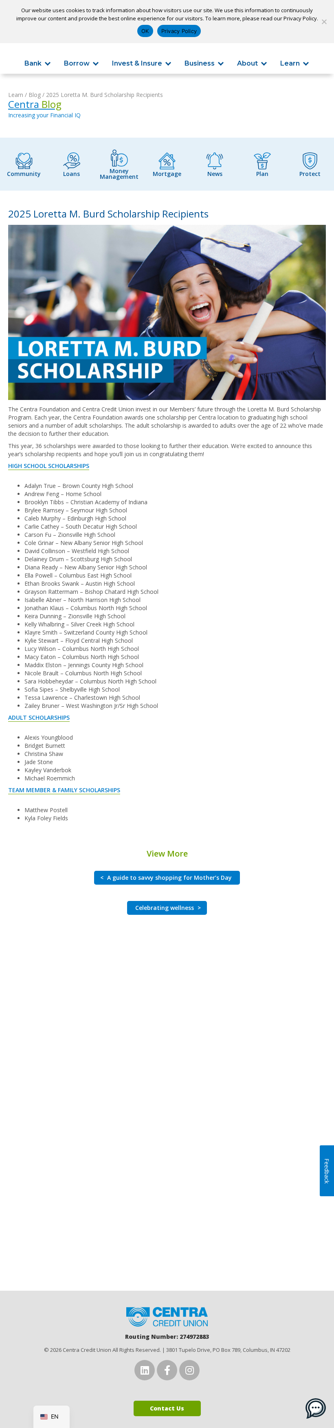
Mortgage (167, 174)
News (214, 174)
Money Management (119, 173)
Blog (35, 95)
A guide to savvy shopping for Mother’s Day (166, 877)
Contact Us (167, 1408)
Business (200, 63)
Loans (71, 174)
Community (24, 174)
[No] (324, 22)
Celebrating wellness (168, 908)
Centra (35, 104)
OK (145, 31)
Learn (290, 63)
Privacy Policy (179, 31)
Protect (310, 174)
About (247, 63)
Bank (33, 63)
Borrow (77, 63)
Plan (262, 174)
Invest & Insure (137, 63)
